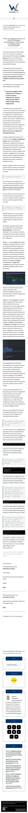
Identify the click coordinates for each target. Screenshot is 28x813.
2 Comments (20, 47)
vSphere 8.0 (21, 552)
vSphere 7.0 (15, 552)
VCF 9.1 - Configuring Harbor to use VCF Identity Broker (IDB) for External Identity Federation (14, 752)
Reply (4, 587)
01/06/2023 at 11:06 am (9, 568)
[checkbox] (3, 809)
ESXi (10, 552)
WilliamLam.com (14, 8)
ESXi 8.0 (20, 554)
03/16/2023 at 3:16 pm (8, 597)
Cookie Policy (4, 807)
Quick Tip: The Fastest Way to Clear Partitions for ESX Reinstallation (13, 761)
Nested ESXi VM (7, 230)
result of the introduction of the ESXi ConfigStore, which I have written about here (13, 78)
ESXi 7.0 (16, 554)
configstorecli (9, 554)
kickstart (5, 556)
